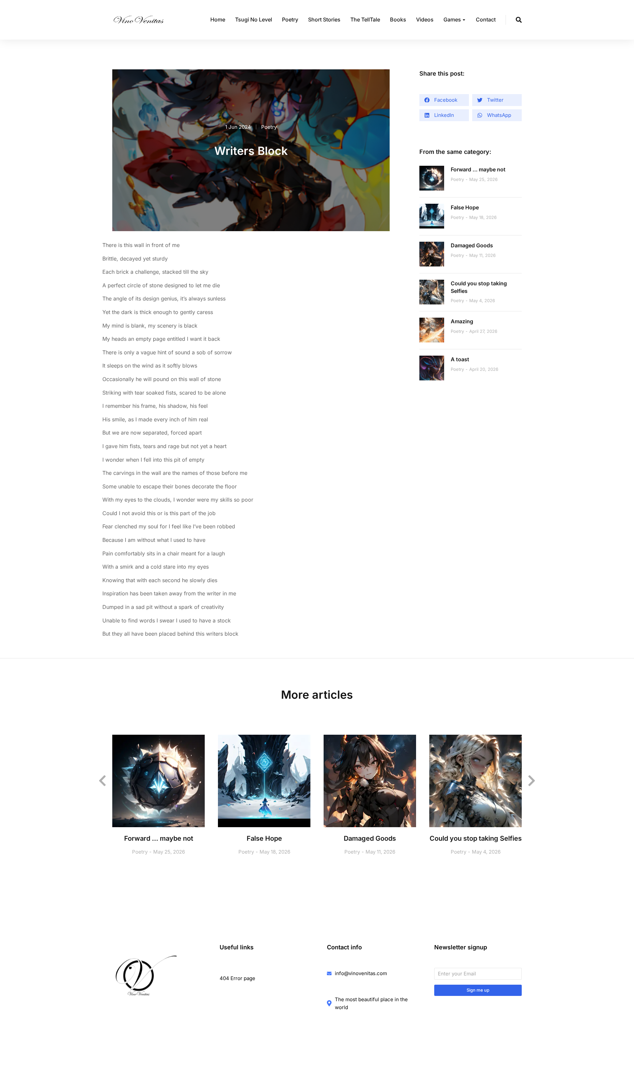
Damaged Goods (472, 245)
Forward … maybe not (478, 169)
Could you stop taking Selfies (479, 287)
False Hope (465, 207)
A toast (460, 359)
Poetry (269, 127)
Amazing (462, 321)
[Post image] (431, 178)
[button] (444, 100)
